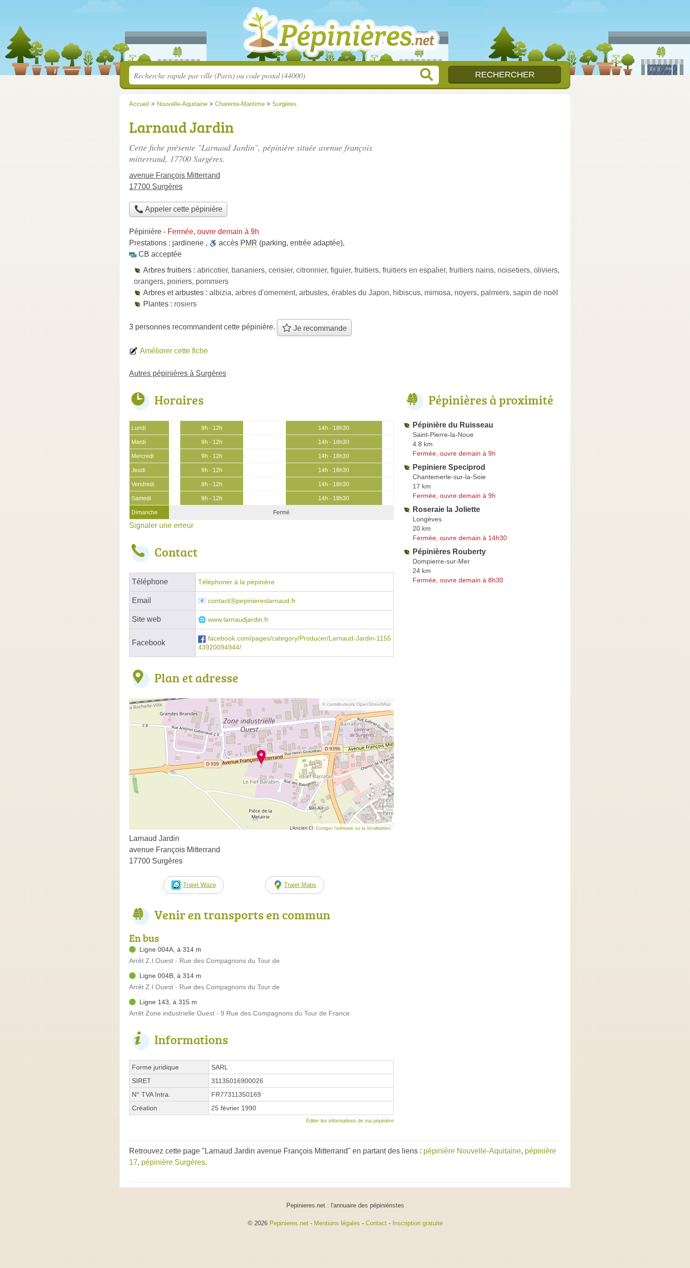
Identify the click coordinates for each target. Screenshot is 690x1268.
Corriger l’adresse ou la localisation (353, 828)
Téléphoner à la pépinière (236, 582)
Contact (376, 1223)
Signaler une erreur (161, 525)
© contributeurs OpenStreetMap (356, 704)
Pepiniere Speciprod (449, 467)
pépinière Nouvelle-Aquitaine (472, 1151)
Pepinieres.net (288, 1223)
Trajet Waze (199, 884)
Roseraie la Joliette (446, 509)
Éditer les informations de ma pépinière (350, 1120)
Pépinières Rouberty (449, 552)
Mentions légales (337, 1223)
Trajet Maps (300, 884)
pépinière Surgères (173, 1162)
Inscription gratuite (417, 1223)
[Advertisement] (482, 181)
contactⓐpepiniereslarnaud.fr (252, 600)
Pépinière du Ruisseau (453, 425)
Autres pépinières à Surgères (177, 373)
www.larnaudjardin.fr (238, 619)
